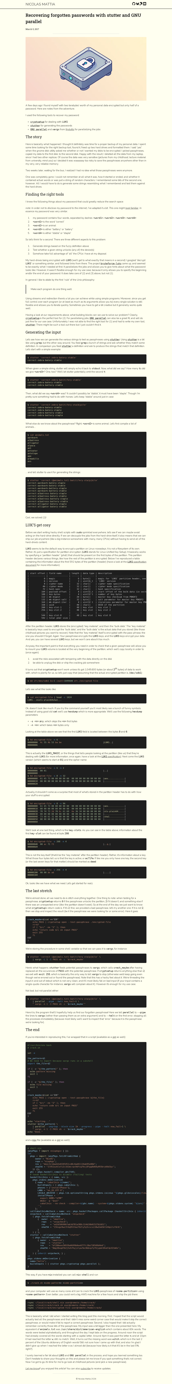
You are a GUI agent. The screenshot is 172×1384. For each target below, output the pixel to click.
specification (111, 756)
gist (114, 1037)
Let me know (32, 1368)
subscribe (86, 1368)
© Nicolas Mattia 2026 (86, 1378)
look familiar (131, 208)
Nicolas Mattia (40, 4)
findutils (70, 129)
